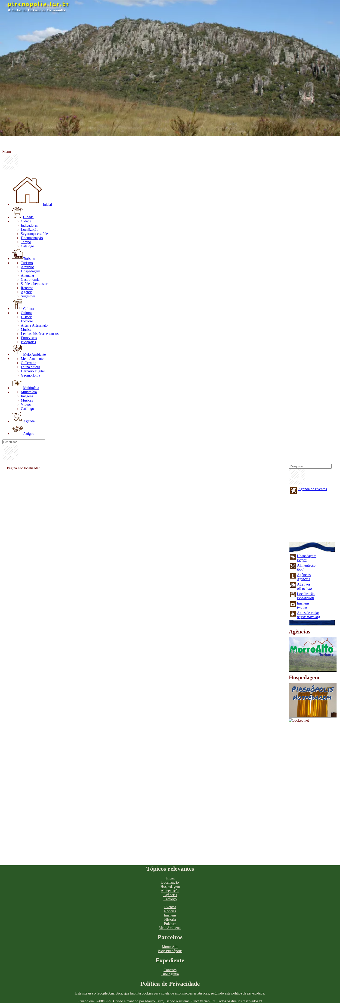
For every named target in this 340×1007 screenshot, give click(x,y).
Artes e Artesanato (34, 325)
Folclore (27, 321)
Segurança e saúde (34, 234)
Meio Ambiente (34, 354)
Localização (29, 229)
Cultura (28, 309)
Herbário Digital (33, 371)
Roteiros (27, 288)
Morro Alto (170, 947)
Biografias (28, 342)
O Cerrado (28, 363)
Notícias (170, 911)
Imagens (27, 396)
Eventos (170, 907)
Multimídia (31, 388)
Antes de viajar (308, 615)
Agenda (26, 292)
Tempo (26, 242)
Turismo (29, 259)
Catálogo (27, 246)
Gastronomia (30, 279)
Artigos (28, 434)
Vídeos (26, 404)
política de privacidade (247, 993)
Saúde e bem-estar (34, 284)
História (26, 317)
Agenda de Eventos (312, 489)
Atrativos (27, 267)
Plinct (194, 1001)
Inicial (47, 204)
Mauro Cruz (154, 1001)
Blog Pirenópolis (170, 951)
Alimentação (170, 891)
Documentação (32, 238)
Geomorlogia (30, 375)
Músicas (27, 400)
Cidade (28, 217)
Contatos (170, 970)
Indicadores (29, 225)
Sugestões (28, 296)
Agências (27, 275)
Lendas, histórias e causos (40, 334)
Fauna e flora (30, 367)
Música (26, 329)
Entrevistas (29, 338)
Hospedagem (30, 271)
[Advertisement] (142, 505)
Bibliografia (170, 974)
